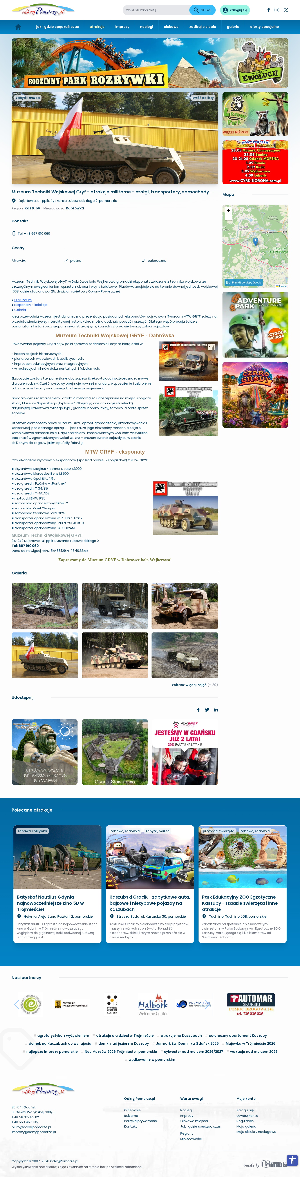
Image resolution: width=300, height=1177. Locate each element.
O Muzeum (23, 300)
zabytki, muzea (28, 98)
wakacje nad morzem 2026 (254, 1051)
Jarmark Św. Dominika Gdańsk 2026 (187, 1043)
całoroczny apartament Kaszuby (238, 1035)
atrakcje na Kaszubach (181, 1035)
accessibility (292, 1159)
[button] (255, 241)
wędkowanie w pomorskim (152, 1059)
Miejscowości (191, 1139)
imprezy (122, 26)
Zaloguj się (245, 1110)
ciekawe (171, 26)
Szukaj (206, 10)
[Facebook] (268, 10)
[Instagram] (277, 10)
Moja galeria (246, 1126)
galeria (233, 26)
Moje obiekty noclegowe (256, 1131)
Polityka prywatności (140, 1121)
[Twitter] (286, 10)
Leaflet (282, 286)
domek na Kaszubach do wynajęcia (60, 1043)
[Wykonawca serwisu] (265, 1164)
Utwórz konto (247, 1115)
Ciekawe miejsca (194, 1121)
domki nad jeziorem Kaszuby (123, 1043)
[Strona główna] (18, 27)
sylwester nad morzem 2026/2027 (193, 1051)
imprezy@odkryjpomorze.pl (34, 1132)
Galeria (20, 309)
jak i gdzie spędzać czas (57, 26)
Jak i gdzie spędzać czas (200, 1126)
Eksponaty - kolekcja (30, 304)
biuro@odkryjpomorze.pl (31, 1127)
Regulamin (245, 1121)
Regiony (186, 1133)
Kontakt (130, 1126)
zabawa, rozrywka (32, 831)
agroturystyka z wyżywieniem (63, 1035)
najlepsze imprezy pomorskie (52, 1051)
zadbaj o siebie (202, 26)
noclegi (146, 26)
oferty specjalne (264, 26)
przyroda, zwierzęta (218, 831)
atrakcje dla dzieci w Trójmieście (125, 1035)
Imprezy (186, 1115)
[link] (198, 710)
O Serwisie (132, 1110)
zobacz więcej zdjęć (195, 685)
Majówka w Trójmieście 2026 (250, 1043)
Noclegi (186, 1110)
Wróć (203, 98)
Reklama (131, 1115)
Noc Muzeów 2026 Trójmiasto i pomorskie (121, 1051)
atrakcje (97, 26)
